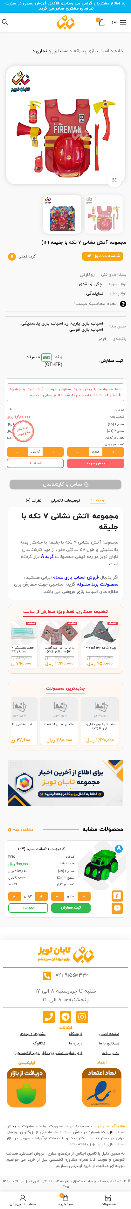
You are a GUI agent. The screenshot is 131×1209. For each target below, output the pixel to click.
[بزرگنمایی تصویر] (114, 180)
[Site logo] (65, 22)
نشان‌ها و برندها (32, 1034)
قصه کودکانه (56, 1144)
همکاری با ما (109, 1043)
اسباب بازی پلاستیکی (42, 323)
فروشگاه (75, 1034)
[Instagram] (82, 1017)
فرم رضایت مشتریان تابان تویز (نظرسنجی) (47, 1053)
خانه (118, 51)
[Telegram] (65, 1017)
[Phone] (48, 1017)
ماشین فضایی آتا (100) (59, 724)
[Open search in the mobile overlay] (5, 22)
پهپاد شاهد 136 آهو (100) (100, 648)
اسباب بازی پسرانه (90, 51)
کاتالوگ (39, 1043)
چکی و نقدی (90, 284)
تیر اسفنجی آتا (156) (18, 724)
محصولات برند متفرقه (97, 584)
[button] (117, 908)
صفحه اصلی (109, 1034)
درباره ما (75, 1043)
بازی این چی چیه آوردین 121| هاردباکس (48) (59, 650)
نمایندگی (94, 294)
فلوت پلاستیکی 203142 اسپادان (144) (18, 650)
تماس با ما (110, 1053)
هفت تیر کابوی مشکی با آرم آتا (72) (100, 726)
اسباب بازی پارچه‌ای (84, 323)
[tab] (98, 500)
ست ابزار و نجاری (51, 51)
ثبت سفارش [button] (71, 907)
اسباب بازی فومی (86, 330)
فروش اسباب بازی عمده (75, 577)
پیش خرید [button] (95, 463)
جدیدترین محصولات (65, 688)
